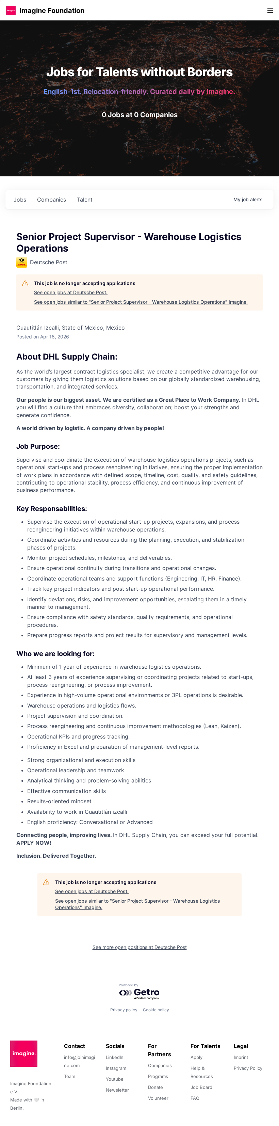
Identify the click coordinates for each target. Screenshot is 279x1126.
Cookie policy (156, 1009)
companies (51, 199)
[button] (11, 10)
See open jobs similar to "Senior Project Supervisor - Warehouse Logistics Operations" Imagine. (141, 302)
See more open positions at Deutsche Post (140, 947)
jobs (20, 199)
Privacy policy (123, 1009)
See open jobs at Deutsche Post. (71, 292)
